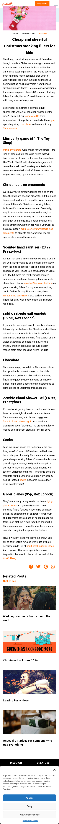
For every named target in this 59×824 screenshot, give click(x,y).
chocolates (25, 124)
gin (52, 120)
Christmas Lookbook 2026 (20, 660)
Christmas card (11, 128)
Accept (30, 798)
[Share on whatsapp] (53, 567)
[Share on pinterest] (46, 567)
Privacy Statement (30, 821)
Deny (29, 806)
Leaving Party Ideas (16, 700)
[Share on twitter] (38, 567)
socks (23, 480)
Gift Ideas (43, 34)
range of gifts (32, 116)
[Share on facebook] (31, 567)
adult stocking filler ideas (40, 546)
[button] (54, 769)
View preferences (30, 814)
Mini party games (12, 149)
